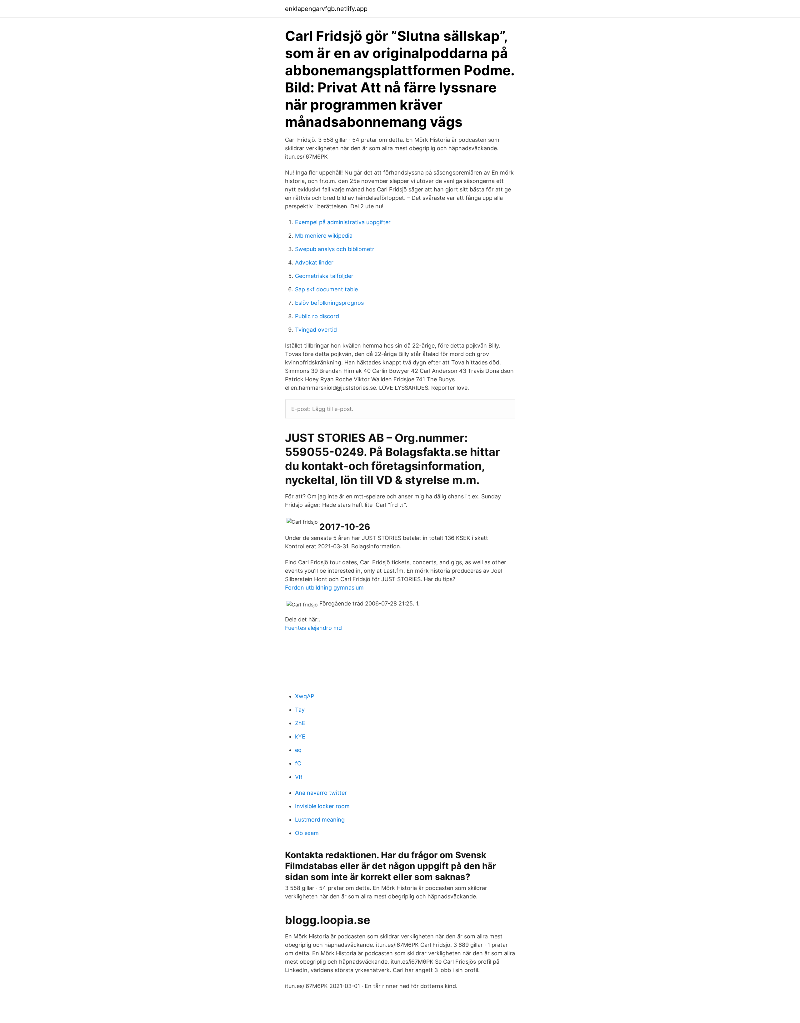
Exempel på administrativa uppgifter (343, 222)
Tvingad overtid (316, 329)
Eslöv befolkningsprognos (329, 302)
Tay (300, 709)
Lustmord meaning (320, 819)
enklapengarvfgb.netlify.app (326, 9)
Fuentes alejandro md (313, 628)
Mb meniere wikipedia (323, 235)
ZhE (300, 723)
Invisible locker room (322, 806)
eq (298, 750)
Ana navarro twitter (321, 792)
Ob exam (307, 833)
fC (298, 763)
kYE (300, 736)
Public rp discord (317, 316)
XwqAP (304, 696)
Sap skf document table (326, 289)
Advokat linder (314, 262)
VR (298, 776)
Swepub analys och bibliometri (335, 249)
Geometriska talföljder (324, 276)
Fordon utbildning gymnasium (324, 587)
